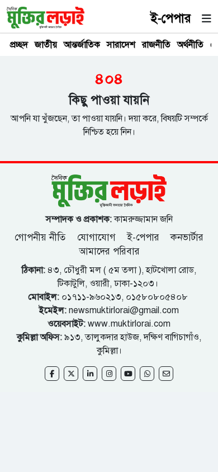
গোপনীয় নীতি (41, 237)
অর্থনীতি (190, 44)
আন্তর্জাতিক (82, 44)
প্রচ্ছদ (19, 44)
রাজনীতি (156, 44)
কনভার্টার (186, 237)
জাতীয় (46, 44)
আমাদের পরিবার (109, 251)
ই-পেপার (170, 18)
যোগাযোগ (96, 237)
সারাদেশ (121, 44)
